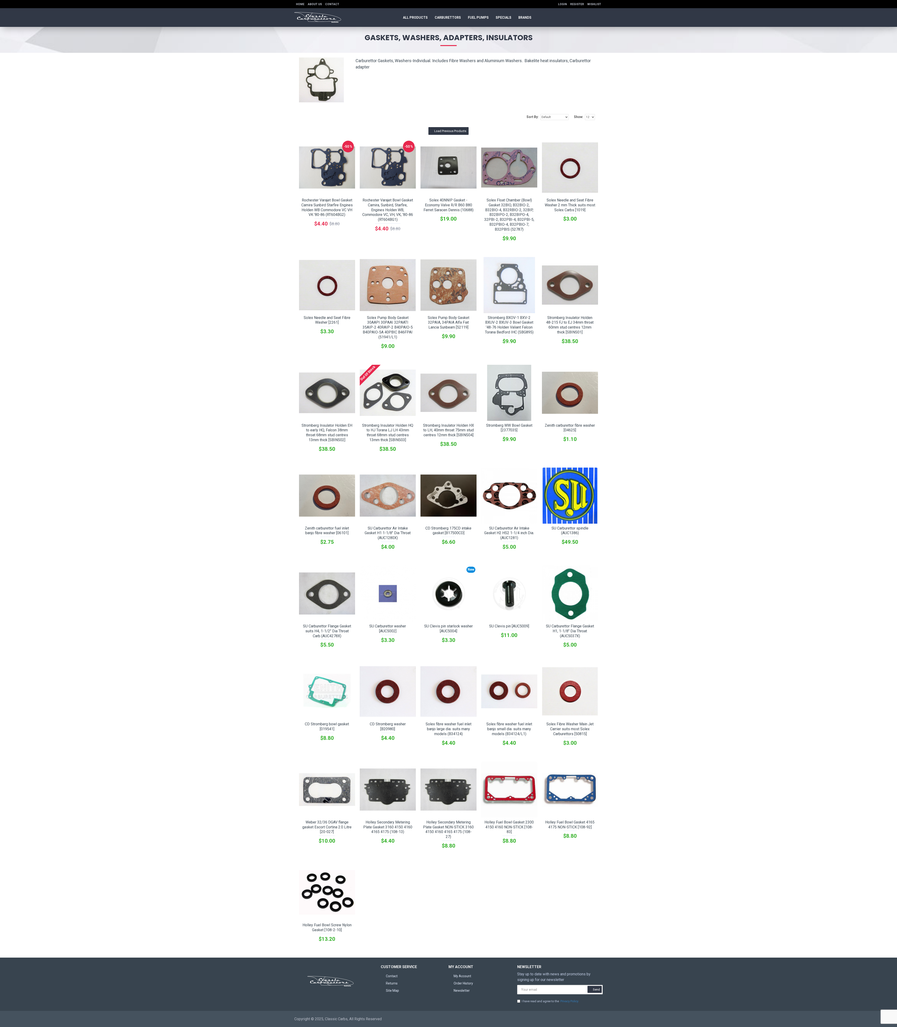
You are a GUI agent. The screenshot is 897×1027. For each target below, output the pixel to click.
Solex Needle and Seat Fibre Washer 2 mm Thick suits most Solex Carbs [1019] (570, 205)
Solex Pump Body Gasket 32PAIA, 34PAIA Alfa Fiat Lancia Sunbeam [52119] (448, 322)
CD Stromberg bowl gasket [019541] (327, 726)
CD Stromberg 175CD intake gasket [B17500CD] (448, 530)
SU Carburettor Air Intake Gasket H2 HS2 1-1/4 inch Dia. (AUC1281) (509, 533)
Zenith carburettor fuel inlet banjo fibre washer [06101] (327, 530)
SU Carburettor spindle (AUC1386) (570, 530)
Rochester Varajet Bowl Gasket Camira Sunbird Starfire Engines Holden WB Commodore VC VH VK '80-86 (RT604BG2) (327, 207)
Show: (578, 117)
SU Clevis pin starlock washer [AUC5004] (448, 628)
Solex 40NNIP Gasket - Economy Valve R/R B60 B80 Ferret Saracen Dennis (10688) (448, 205)
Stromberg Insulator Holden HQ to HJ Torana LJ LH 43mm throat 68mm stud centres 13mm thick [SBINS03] (387, 432)
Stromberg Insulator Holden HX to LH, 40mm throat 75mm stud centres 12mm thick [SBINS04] (448, 430)
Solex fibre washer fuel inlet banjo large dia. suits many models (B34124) (448, 729)
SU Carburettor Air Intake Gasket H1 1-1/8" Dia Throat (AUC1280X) (388, 533)
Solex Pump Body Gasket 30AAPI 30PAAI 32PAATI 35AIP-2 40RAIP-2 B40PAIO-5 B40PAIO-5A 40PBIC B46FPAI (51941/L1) (388, 327)
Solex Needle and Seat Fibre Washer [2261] (327, 320)
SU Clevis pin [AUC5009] (509, 626)
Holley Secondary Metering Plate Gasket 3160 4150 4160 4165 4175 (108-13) (387, 827)
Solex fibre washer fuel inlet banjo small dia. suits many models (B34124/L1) (509, 729)
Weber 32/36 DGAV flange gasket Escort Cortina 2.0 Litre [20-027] (327, 827)
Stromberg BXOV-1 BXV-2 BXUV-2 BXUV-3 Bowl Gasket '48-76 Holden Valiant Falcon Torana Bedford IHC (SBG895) (509, 324)
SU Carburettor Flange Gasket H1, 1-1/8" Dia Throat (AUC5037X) (570, 631)
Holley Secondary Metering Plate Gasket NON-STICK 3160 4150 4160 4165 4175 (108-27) (448, 829)
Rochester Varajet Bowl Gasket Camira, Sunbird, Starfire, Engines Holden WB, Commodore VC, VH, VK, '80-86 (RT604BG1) (387, 210)
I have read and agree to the (550, 1001)
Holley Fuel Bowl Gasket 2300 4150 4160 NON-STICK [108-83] (509, 827)
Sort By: (533, 117)
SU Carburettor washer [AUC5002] (387, 628)
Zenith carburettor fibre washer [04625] (570, 428)
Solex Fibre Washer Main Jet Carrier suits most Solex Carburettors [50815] (570, 729)
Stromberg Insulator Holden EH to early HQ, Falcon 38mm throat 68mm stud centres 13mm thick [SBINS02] (327, 432)
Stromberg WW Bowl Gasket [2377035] (509, 428)
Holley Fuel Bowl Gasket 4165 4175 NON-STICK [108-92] (569, 824)
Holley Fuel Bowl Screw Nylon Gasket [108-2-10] (327, 927)
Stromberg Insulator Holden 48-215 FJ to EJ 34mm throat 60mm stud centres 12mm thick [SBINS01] (570, 324)
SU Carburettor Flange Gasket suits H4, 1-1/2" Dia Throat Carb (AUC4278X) (327, 631)
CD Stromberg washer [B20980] (388, 726)
